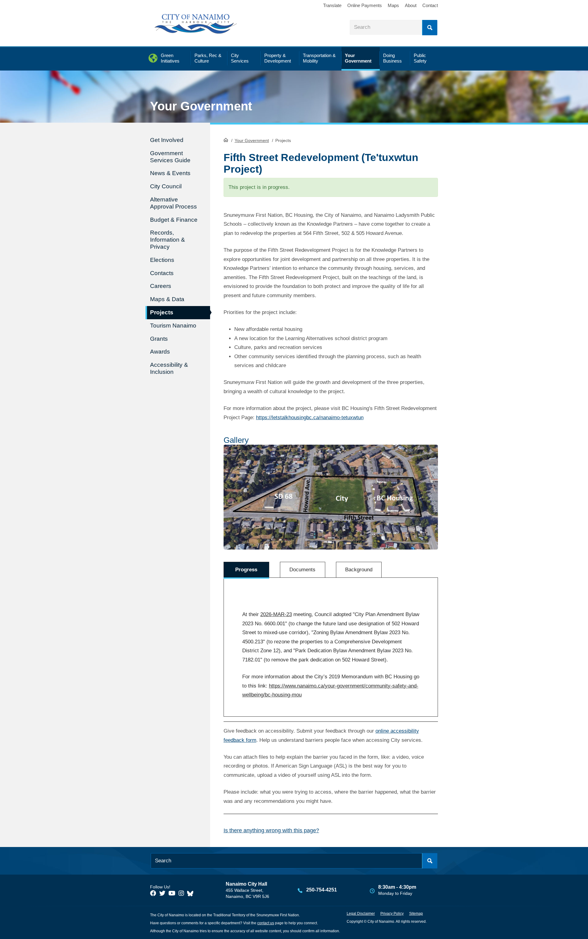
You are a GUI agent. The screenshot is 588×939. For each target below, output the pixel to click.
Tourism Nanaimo (173, 325)
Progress (246, 570)
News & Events (170, 173)
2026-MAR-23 (276, 614)
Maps (393, 5)
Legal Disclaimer (361, 913)
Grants (159, 338)
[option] (331, 497)
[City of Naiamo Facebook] (153, 893)
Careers (160, 286)
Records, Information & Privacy (167, 239)
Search (429, 27)
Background (358, 570)
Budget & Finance (174, 220)
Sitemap (416, 913)
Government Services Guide (170, 156)
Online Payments (364, 5)
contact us (265, 923)
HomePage (226, 140)
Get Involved (166, 140)
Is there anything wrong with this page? (271, 830)
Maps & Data (167, 299)
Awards (160, 351)
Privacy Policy (392, 913)
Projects (161, 312)
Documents (302, 570)
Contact (430, 5)
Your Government (252, 140)
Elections (162, 260)
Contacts (162, 273)
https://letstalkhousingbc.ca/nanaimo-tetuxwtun (310, 417)
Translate (332, 5)
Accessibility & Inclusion (169, 368)
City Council (166, 186)
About (411, 5)
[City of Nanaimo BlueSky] (191, 893)
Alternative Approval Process (173, 203)
